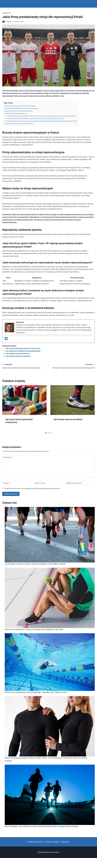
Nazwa (6, 483)
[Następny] (91, 408)
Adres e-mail (40, 483)
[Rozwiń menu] (93, 3)
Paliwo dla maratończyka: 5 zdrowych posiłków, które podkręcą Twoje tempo (34, 629)
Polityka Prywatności (35, 842)
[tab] (45, 432)
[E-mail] (6, 339)
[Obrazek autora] (3, 21)
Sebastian (8, 21)
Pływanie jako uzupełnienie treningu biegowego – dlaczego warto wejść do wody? (36, 692)
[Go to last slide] (5, 408)
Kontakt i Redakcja (52, 842)
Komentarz (8, 457)
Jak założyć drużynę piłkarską (17, 353)
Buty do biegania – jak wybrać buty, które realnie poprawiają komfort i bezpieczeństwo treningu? (41, 826)
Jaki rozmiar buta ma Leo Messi (18, 356)
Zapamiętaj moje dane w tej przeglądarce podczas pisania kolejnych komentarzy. (32, 488)
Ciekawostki (6, 13)
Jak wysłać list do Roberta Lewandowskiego (22, 351)
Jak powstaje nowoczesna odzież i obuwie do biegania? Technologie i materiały (35, 564)
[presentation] (24, 400)
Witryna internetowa (74, 483)
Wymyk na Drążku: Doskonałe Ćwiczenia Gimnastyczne (74, 366)
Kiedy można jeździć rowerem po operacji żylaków (21, 366)
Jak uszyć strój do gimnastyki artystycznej (22, 348)
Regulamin (65, 842)
